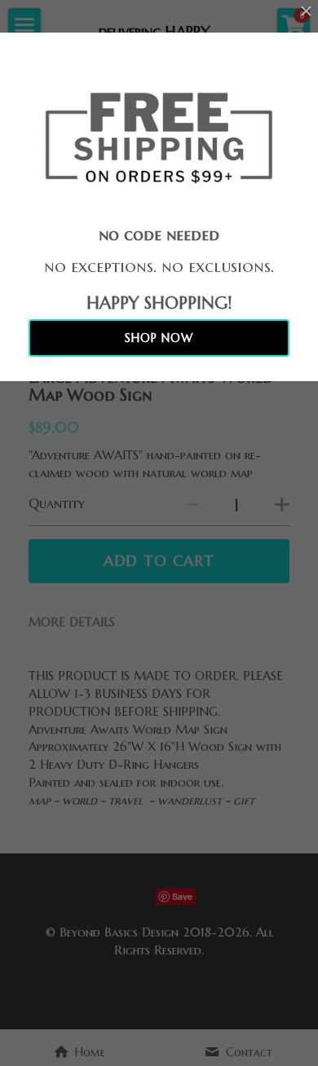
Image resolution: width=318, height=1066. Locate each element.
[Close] (306, 12)
